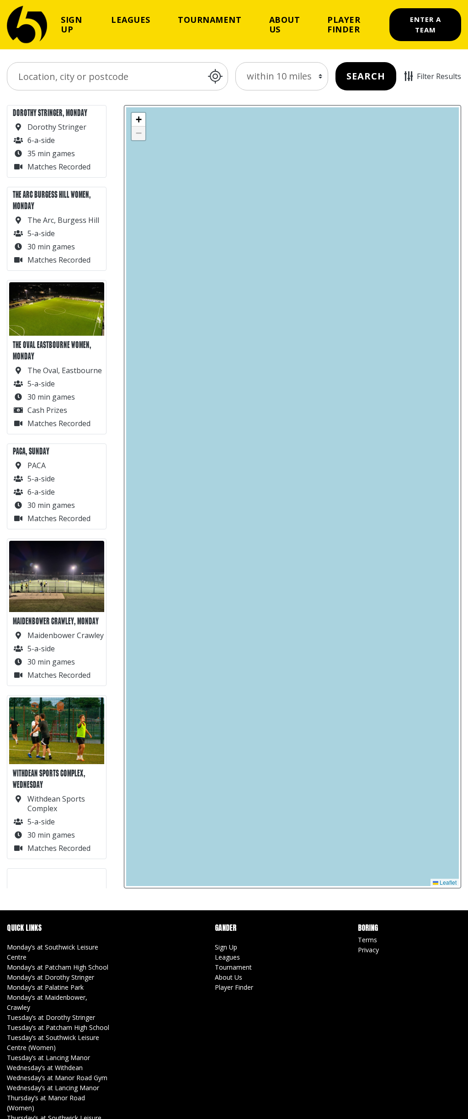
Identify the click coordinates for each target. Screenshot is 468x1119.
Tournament (210, 19)
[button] (138, 120)
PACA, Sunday (31, 451)
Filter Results (439, 76)
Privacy (368, 949)
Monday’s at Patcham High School (57, 967)
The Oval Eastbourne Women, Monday (52, 350)
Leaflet (447, 882)
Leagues (130, 19)
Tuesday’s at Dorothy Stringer (51, 1017)
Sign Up (71, 24)
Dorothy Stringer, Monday (50, 113)
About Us (284, 24)
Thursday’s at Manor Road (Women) (46, 1102)
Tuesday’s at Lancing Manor (48, 1057)
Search (365, 76)
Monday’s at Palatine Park (45, 987)
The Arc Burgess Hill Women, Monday (52, 200)
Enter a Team (425, 24)
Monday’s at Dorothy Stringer (50, 977)
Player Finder (343, 24)
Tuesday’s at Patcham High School (58, 1027)
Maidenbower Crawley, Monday (56, 621)
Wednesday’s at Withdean (45, 1067)
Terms (367, 939)
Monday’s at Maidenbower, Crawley (47, 1002)
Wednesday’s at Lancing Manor (53, 1087)
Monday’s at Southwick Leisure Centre (52, 952)
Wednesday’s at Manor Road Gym (57, 1077)
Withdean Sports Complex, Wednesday (49, 779)
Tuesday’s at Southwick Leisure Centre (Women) (53, 1042)
